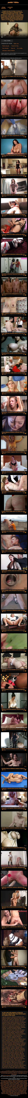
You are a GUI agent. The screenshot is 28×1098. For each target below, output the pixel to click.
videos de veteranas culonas (17, 1054)
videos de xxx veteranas (19, 1058)
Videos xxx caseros (5, 1093)
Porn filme (21, 1072)
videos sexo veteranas (20, 1067)
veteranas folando (17, 1035)
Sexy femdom (5, 48)
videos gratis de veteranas (8, 1059)
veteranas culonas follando (8, 50)
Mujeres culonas (4, 1080)
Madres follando (20, 1080)
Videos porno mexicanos (12, 1084)
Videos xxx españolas (4, 1083)
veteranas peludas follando (17, 1041)
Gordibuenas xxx (8, 1087)
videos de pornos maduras (8, 1052)
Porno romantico (15, 1087)
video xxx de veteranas (19, 1049)
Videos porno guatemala (22, 1088)
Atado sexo (16, 43)
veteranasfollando (6, 1048)
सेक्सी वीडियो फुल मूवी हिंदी (10, 1071)
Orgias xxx (22, 1093)
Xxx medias (20, 48)
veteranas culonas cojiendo (17, 1031)
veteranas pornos (17, 1043)
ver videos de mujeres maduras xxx (14, 1023)
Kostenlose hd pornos (8, 1072)
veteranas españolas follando (8, 1033)
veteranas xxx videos (10, 1046)
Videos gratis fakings (10, 1090)
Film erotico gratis (6, 1073)
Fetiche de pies (5, 46)
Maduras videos (13, 1082)
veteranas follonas (9, 1040)
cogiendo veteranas (6, 1016)
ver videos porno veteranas (13, 1026)
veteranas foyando (6, 1041)
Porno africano (4, 1084)
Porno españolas (19, 1086)
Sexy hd (13, 48)
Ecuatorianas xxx (4, 1088)
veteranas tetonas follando (14, 1044)
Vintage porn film (15, 1072)
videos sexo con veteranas (8, 1067)
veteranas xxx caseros (12, 1045)
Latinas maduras (17, 1092)
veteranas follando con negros (14, 1037)
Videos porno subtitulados (18, 1081)
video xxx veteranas (6, 1050)
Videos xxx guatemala (12, 1088)
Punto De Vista (14, 46)
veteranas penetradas (7, 1043)
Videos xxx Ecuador (9, 1092)
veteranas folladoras (6, 1036)
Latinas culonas (13, 1085)
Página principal (3, 8)
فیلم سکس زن (3, 1071)
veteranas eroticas (19, 1032)
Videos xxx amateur (23, 1087)
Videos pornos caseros (17, 1089)
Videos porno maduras (7, 1081)
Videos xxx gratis (20, 1085)
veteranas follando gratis (7, 1039)
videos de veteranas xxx (7, 1058)
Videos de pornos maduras (14, 1093)
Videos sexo (6, 1086)
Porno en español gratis (19, 1090)
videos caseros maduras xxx (18, 1050)
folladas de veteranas (16, 1016)
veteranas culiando (6, 1031)
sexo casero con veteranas (13, 1019)
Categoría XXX (10, 8)
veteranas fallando (8, 1035)
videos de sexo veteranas (13, 1053)
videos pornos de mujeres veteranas (10, 1065)
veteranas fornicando (19, 1040)
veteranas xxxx (18, 1046)
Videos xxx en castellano (14, 1083)
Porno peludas (23, 1092)
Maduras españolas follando (7, 1089)
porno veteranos (14, 1018)
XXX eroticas (6, 1085)
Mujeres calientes (12, 1086)
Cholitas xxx (9, 1080)
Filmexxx (12, 1073)
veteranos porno (10, 1049)
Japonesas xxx (15, 1091)
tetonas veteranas (15, 1022)
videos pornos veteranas (18, 1066)
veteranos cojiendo (15, 1048)
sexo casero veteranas (14, 1020)
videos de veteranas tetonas (16, 1057)
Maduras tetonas (6, 1082)
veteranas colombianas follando (14, 1028)
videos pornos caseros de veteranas (15, 1063)
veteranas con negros (20, 1029)
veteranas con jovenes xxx (8, 1029)
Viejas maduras (20, 1084)
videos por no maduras (16, 1061)
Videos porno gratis (23, 1083)
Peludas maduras (16, 1094)
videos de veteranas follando (8, 1056)
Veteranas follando (14, 1)
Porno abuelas (21, 1091)
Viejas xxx (15, 1080)
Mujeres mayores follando (22, 1082)
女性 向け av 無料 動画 (18, 1073)
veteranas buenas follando (14, 1027)
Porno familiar (8, 1091)
